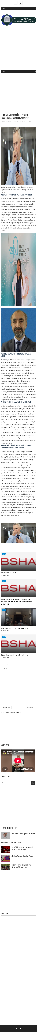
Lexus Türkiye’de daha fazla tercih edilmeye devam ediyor (22, 848)
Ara (33, 783)
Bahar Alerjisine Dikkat (8, 573)
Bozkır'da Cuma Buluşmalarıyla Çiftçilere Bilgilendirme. (21, 866)
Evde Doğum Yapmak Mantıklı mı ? (11, 842)
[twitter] (21, 3)
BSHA (29, 121)
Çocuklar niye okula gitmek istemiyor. (23, 833)
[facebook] (16, 3)
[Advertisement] (18, 49)
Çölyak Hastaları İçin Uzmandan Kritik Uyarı (15, 655)
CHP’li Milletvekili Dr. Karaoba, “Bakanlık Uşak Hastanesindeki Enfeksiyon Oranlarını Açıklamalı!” (17, 600)
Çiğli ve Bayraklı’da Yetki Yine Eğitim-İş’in (14, 628)
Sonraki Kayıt (6, 708)
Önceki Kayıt (30, 708)
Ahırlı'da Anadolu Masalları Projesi (22, 856)
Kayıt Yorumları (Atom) (13, 712)
